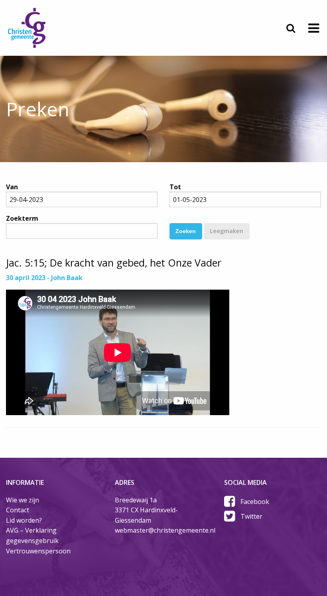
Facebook (254, 501)
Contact (17, 510)
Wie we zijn (22, 500)
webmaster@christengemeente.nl (165, 530)
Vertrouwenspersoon (38, 551)
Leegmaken (226, 231)
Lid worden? (24, 520)
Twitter (251, 516)
